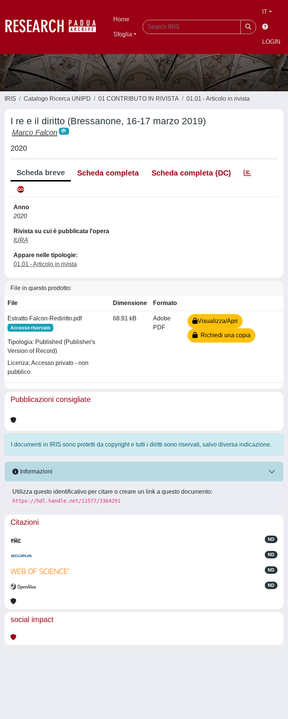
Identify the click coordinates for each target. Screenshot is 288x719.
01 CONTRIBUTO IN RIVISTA (138, 98)
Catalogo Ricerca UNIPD (57, 98)
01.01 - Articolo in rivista (218, 98)
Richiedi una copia (224, 335)
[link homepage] (54, 27)
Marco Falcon (34, 132)
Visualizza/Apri (218, 321)
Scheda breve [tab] (40, 172)
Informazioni (35, 471)
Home (121, 19)
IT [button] (264, 12)
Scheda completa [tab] (108, 173)
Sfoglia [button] (122, 34)
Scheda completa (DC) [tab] (191, 173)
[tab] (247, 173)
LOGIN (271, 42)
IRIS (10, 98)
